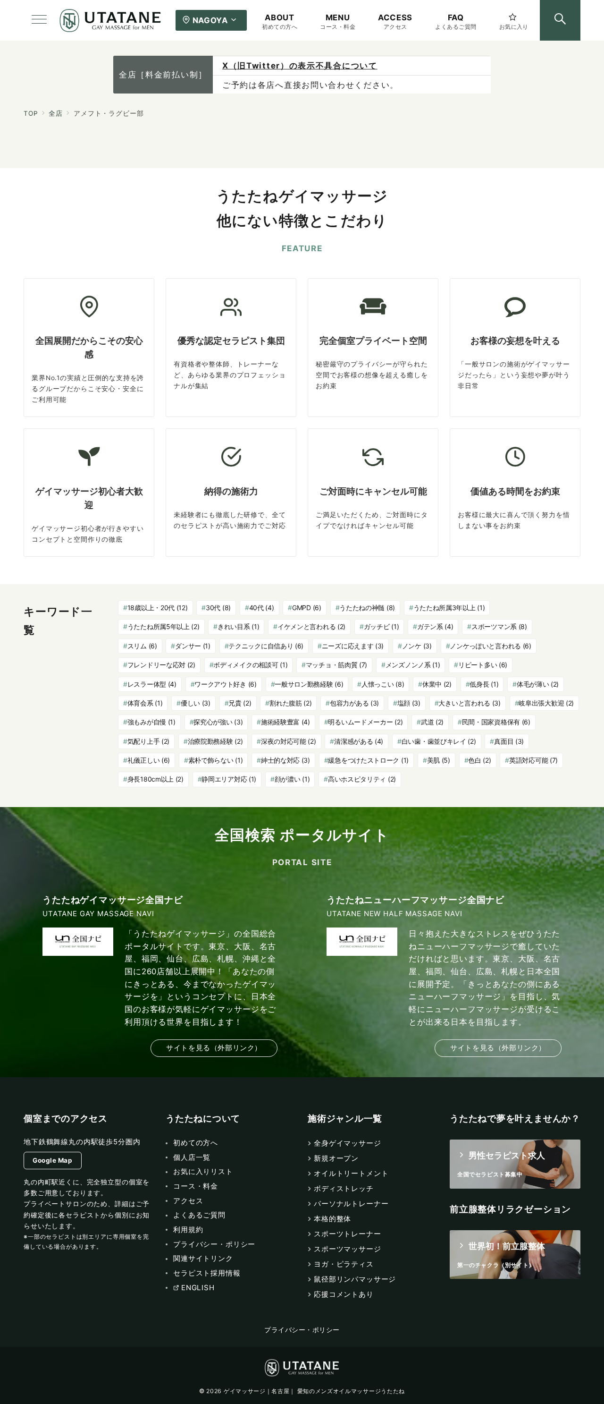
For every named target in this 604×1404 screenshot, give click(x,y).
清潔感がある (358, 741)
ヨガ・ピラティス (344, 1263)
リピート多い (482, 665)
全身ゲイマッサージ (347, 1143)
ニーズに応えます (353, 646)
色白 (479, 760)
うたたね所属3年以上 (449, 608)
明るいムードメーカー (365, 722)
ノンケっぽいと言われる (490, 646)
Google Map (52, 1160)
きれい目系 (238, 626)
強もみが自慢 (151, 722)
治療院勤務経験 (215, 741)
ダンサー (192, 646)
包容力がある (354, 703)
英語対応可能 (533, 760)
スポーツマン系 (499, 626)
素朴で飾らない (215, 760)
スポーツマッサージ (347, 1248)
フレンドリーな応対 (161, 665)
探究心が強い (218, 722)
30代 (218, 608)
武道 (432, 722)
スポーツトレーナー (347, 1233)
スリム (142, 646)
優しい (195, 703)
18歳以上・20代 (157, 608)
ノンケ (417, 646)
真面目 (509, 741)
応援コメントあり (344, 1294)
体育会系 (145, 703)
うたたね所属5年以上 (163, 626)
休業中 (437, 684)
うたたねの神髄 (367, 608)
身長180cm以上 (155, 779)
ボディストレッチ (344, 1188)
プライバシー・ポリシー (302, 1330)
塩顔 (408, 703)
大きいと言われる (469, 703)
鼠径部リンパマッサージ (355, 1279)
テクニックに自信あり (265, 646)
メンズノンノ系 (413, 665)
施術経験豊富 (285, 722)
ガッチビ (381, 626)
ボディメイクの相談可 (250, 665)
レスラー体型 (151, 684)
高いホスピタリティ (362, 779)
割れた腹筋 (290, 703)
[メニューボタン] (39, 20)
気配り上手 (148, 741)
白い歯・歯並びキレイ (439, 741)
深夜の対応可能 (288, 741)
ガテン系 (435, 626)
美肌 (438, 760)
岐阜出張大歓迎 (546, 703)
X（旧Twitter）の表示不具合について (300, 65)
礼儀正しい (148, 760)
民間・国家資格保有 (496, 722)
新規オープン (336, 1158)
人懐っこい (382, 684)
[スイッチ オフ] (560, 20)
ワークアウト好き (225, 684)
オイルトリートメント (351, 1173)
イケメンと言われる (311, 626)
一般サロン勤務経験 (309, 684)
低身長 (484, 684)
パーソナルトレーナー (351, 1203)
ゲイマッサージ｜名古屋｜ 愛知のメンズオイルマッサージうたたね (314, 1391)
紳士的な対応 (285, 760)
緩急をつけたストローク (368, 760)
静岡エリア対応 (228, 779)
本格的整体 (332, 1218)
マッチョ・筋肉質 (336, 665)
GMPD (306, 608)
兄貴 (239, 703)
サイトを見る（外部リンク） (214, 1047)
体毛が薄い (538, 684)
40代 (261, 608)
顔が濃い (292, 779)
